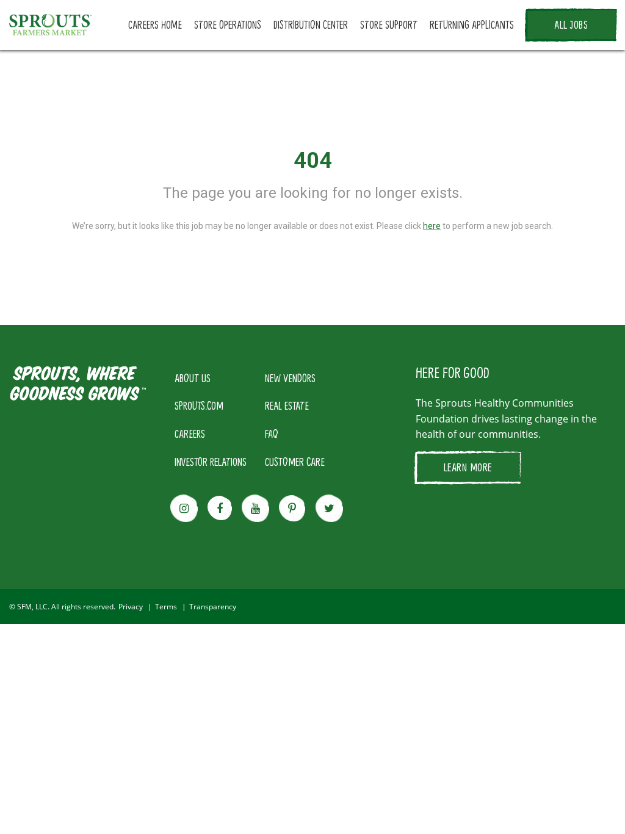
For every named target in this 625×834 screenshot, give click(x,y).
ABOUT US (193, 378)
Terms (166, 606)
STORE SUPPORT (388, 24)
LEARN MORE (468, 467)
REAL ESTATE (287, 405)
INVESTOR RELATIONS (211, 461)
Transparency (212, 606)
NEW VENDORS (290, 378)
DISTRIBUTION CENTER (310, 24)
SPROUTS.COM (199, 405)
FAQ (271, 433)
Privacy (130, 606)
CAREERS (190, 433)
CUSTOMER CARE (295, 461)
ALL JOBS (571, 24)
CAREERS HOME (155, 24)
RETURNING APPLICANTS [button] (472, 24)
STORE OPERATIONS (227, 24)
